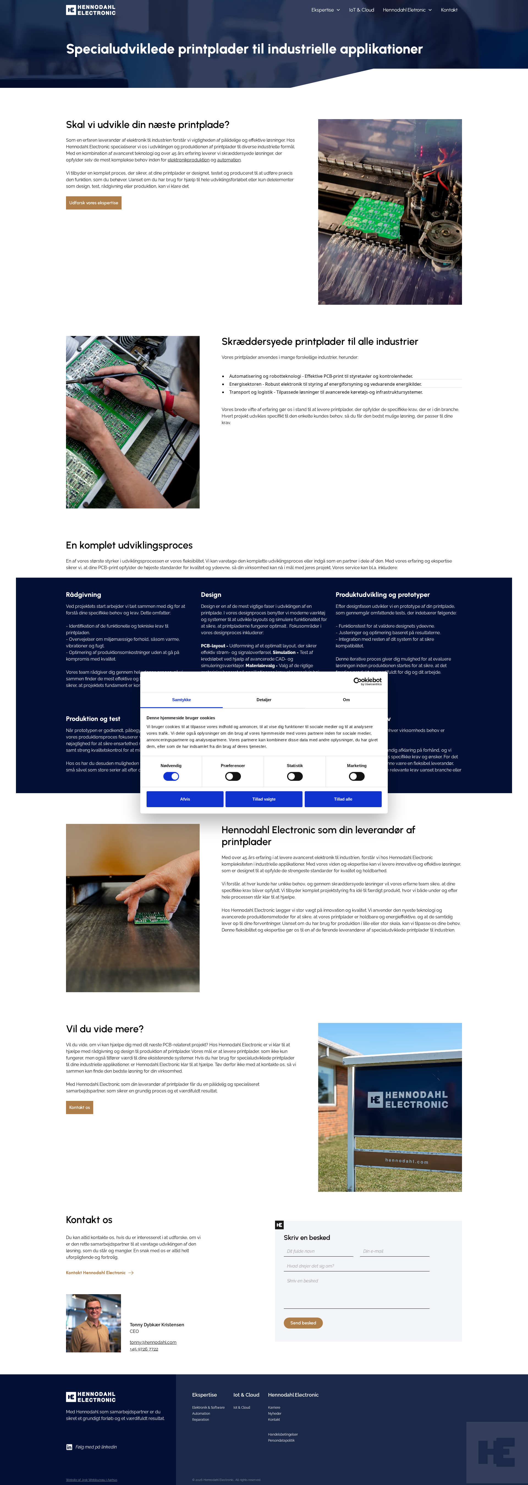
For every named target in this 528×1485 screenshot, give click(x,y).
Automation (201, 1414)
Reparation (200, 1420)
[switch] (233, 776)
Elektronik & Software (208, 1408)
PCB (102, 567)
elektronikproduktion (189, 160)
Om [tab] (346, 699)
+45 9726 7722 (144, 1349)
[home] (91, 10)
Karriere (274, 1408)
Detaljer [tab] (264, 699)
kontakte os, (273, 1064)
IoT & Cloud (361, 10)
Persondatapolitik (281, 1440)
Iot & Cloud (241, 1408)
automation (229, 160)
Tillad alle (343, 799)
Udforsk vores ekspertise (93, 202)
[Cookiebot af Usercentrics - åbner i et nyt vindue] (358, 682)
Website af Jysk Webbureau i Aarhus (91, 1480)
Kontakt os (79, 1107)
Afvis (185, 799)
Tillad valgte (264, 799)
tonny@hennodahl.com (153, 1342)
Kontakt (449, 10)
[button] (326, 10)
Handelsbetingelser (283, 1434)
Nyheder (274, 1414)
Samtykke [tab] (181, 699)
